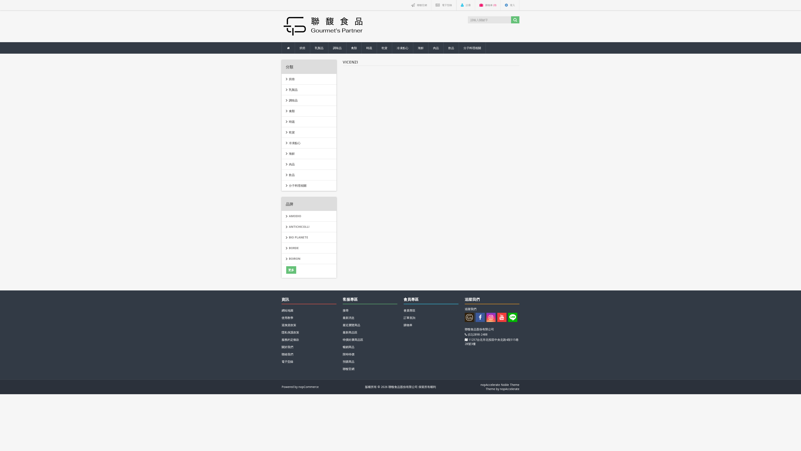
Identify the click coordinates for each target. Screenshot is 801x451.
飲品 (292, 175)
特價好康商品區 (353, 340)
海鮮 (292, 154)
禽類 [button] (354, 48)
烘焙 (292, 79)
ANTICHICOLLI (299, 227)
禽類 (292, 111)
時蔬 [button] (369, 48)
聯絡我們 (287, 354)
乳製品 (293, 90)
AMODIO (295, 216)
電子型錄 (287, 362)
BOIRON (294, 259)
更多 (291, 270)
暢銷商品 (348, 347)
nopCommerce (308, 387)
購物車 (408, 325)
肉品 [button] (436, 48)
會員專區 (409, 310)
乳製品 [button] (319, 48)
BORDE (294, 248)
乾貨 (292, 132)
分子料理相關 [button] (472, 48)
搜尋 (346, 310)
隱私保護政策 (290, 332)
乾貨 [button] (384, 48)
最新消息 (348, 318)
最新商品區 (350, 332)
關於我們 (287, 347)
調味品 (293, 100)
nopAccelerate (509, 389)
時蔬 (292, 122)
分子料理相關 (297, 185)
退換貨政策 (289, 325)
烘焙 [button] (302, 48)
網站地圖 (287, 310)
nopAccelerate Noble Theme (500, 385)
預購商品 (348, 362)
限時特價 (348, 354)
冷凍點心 (295, 143)
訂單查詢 (409, 318)
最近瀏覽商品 (351, 325)
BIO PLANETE (298, 237)
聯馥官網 (348, 369)
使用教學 (287, 318)
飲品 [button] (451, 48)
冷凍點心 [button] (402, 48)
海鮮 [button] (421, 48)
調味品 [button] (337, 48)
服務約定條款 (290, 340)
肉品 (292, 164)
